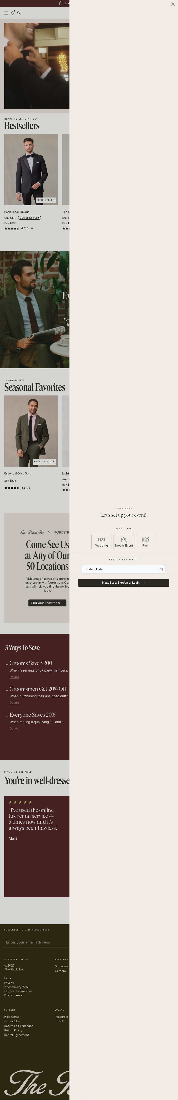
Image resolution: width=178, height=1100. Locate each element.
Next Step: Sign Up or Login (121, 583)
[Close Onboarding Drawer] (173, 4)
